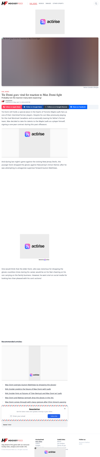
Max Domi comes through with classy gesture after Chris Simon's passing (35, 402)
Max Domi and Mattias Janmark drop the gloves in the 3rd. (29, 398)
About (59, 441)
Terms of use (61, 445)
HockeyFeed (8, 100)
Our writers (61, 443)
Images (37, 445)
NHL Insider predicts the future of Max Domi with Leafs (28, 389)
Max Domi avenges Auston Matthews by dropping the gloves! (30, 385)
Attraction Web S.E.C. (11, 449)
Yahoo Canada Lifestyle (90, 87)
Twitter (9, 425)
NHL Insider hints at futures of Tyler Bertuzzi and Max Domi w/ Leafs (33, 393)
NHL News (38, 441)
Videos (37, 443)
